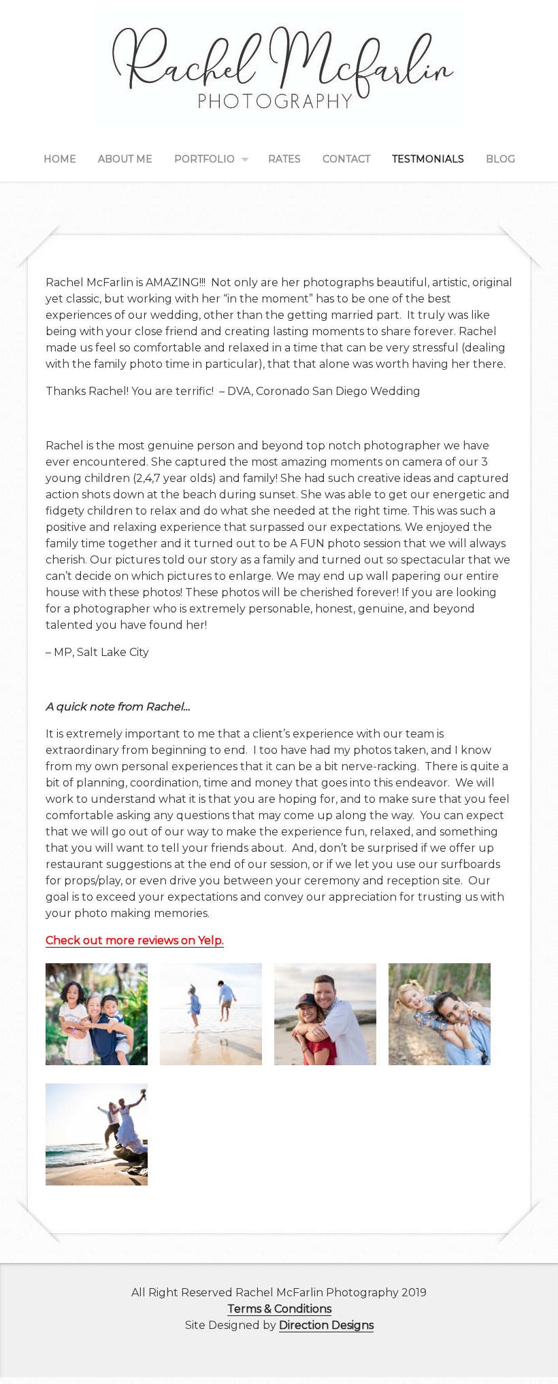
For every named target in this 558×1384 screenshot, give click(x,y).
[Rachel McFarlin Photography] (279, 110)
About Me (125, 159)
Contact (346, 159)
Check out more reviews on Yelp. (135, 940)
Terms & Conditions (279, 1308)
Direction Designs (326, 1325)
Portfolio (204, 159)
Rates (284, 159)
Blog (500, 159)
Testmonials (428, 159)
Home (60, 159)
